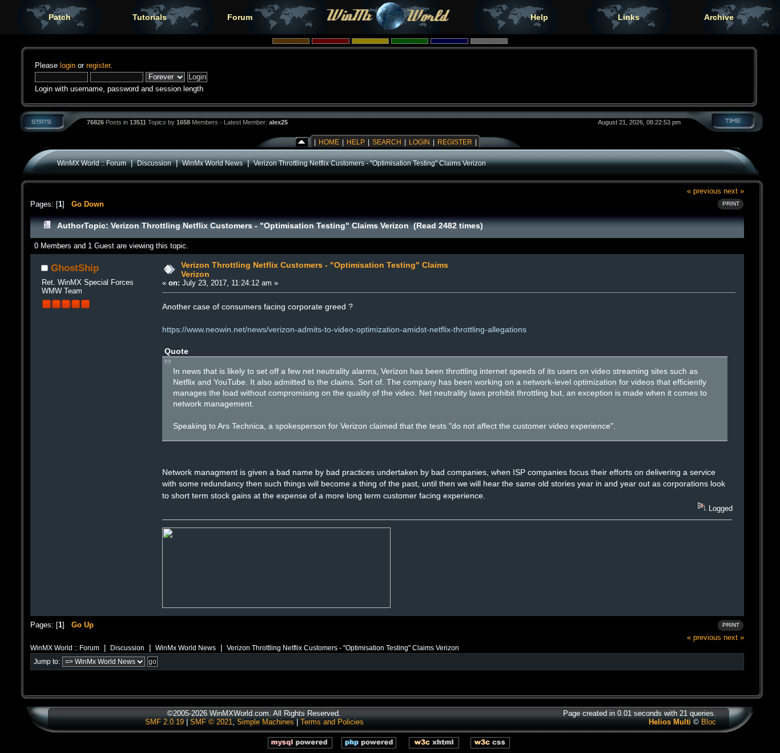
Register (454, 142)
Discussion (154, 163)
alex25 (278, 122)
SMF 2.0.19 (164, 722)
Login (419, 142)
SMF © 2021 (211, 722)
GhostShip (75, 267)
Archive (719, 17)
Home (329, 142)
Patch (60, 17)
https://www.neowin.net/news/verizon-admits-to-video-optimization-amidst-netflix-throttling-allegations (344, 329)
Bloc (708, 722)
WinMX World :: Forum (91, 163)
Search (386, 142)
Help (539, 17)
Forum (239, 17)
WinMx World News (212, 163)
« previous (704, 191)
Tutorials (149, 17)
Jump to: (47, 662)
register (98, 65)
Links (629, 17)
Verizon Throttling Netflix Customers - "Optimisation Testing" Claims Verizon (370, 163)
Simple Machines (265, 722)
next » (733, 191)
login (67, 65)
